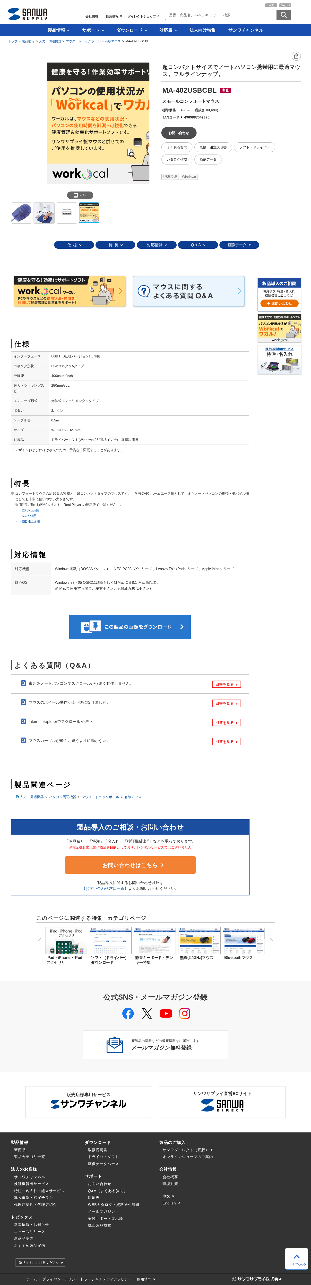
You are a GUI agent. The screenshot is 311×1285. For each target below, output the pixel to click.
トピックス (22, 1217)
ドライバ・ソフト (103, 1157)
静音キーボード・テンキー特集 (154, 960)
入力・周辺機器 (50, 41)
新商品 (20, 1150)
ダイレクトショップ (142, 16)
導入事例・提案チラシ (33, 1197)
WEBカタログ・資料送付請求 (114, 1205)
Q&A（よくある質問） (108, 1191)
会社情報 (92, 16)
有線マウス (113, 41)
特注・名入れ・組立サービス (39, 1191)
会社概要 (170, 1177)
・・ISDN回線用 (27, 521)
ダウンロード (129, 30)
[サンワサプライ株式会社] (27, 14)
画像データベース (103, 1164)
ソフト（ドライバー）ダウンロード (110, 960)
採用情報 (112, 16)
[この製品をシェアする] (296, 56)
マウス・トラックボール (83, 41)
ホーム (31, 1279)
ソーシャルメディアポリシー (108, 1279)
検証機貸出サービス (31, 1184)
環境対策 (170, 1184)
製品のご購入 (172, 1142)
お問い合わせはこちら (130, 865)
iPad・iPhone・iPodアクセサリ (64, 960)
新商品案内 (24, 1238)
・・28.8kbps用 (27, 510)
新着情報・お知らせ (31, 1224)
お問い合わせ (99, 1184)
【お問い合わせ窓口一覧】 (105, 888)
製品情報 (56, 30)
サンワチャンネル (245, 30)
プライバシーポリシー (61, 1279)
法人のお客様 (24, 1169)
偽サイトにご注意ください (39, 1263)
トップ (12, 41)
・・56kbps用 (27, 516)
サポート (91, 30)
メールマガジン (101, 1211)
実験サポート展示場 (105, 1218)
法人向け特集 (203, 30)
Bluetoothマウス (238, 958)
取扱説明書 (97, 1150)
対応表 (166, 30)
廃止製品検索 (99, 1225)
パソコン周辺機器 (62, 797)
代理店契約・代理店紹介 (35, 1205)
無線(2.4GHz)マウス (196, 958)
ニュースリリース (29, 1232)
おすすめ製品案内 (29, 1245)
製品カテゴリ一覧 (29, 1157)
